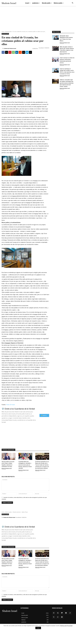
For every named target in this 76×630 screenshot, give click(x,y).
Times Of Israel (10, 404)
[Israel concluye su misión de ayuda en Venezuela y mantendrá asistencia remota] (55, 59)
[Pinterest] (9, 52)
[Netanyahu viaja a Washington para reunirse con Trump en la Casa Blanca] (55, 37)
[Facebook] (3, 52)
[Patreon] (62, 613)
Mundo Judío (8, 31)
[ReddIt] (20, 52)
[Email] (23, 52)
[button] (72, 3)
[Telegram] (27, 52)
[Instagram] (53, 613)
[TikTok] (70, 613)
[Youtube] (62, 617)
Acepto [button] (38, 628)
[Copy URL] (30, 52)
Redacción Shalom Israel (10, 48)
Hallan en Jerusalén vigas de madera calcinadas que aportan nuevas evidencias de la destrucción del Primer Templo (66, 83)
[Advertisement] (38, 20)
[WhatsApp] (13, 52)
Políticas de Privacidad (66, 625)
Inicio (3, 31)
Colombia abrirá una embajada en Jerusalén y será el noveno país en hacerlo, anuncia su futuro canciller (25, 465)
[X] (6, 52)
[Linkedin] (16, 52)
